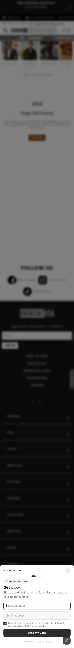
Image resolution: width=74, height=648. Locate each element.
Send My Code (37, 632)
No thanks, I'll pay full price (37, 641)
